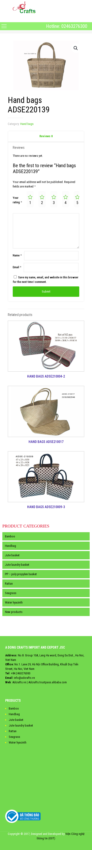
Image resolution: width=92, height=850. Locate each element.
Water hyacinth (14, 602)
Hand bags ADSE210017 (46, 442)
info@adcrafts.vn (24, 678)
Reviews (46, 136)
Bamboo (10, 536)
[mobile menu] (4, 18)
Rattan (9, 583)
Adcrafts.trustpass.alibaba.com (47, 682)
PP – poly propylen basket (21, 574)
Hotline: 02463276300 (66, 26)
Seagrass (10, 593)
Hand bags (26, 124)
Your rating (17, 200)
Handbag (10, 546)
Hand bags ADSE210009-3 (46, 507)
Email (17, 267)
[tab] (46, 136)
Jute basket (12, 555)
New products (13, 612)
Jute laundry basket (17, 564)
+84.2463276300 (20, 673)
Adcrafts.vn (19, 682)
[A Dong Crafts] (24, 7)
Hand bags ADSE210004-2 (46, 376)
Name (17, 255)
